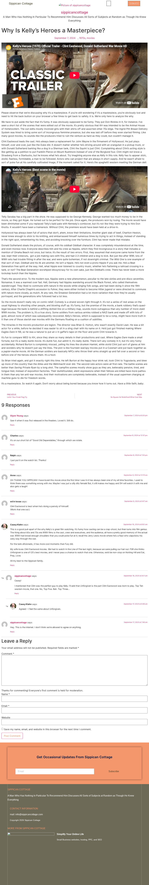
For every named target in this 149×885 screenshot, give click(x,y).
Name (5, 694)
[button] (109, 3)
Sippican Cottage (21, 3)
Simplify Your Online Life (70, 834)
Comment (7, 653)
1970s (82, 37)
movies (91, 37)
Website (5, 717)
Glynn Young (16, 415)
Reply (12, 425)
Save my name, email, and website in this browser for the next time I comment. (47, 729)
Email (5, 706)
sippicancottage (23, 576)
